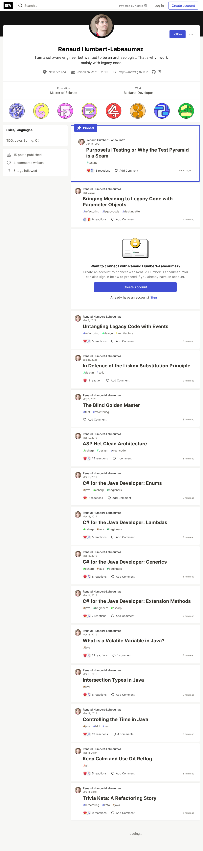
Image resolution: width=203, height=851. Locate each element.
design (107, 333)
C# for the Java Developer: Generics (125, 562)
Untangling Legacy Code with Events (125, 326)
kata (106, 805)
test (86, 412)
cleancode (118, 450)
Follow (177, 34)
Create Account (135, 287)
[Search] (20, 5)
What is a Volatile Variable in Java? (124, 641)
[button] (16, 111)
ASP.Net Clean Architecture (115, 444)
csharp (88, 450)
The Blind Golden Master (111, 405)
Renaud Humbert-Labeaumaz (105, 140)
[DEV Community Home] (8, 6)
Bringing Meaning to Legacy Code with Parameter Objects (128, 201)
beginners (114, 490)
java (86, 490)
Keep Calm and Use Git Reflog (117, 759)
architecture (124, 333)
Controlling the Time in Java (115, 719)
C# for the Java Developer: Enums (122, 483)
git (85, 765)
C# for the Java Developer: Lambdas (125, 522)
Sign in (155, 297)
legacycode (110, 211)
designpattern (132, 211)
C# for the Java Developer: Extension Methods (137, 601)
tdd (96, 726)
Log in (159, 6)
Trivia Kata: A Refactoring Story (119, 798)
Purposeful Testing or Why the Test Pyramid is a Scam (137, 153)
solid (100, 372)
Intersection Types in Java (113, 680)
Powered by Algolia (131, 5)
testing (92, 162)
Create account (183, 6)
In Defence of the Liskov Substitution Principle (136, 366)
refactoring (91, 211)
